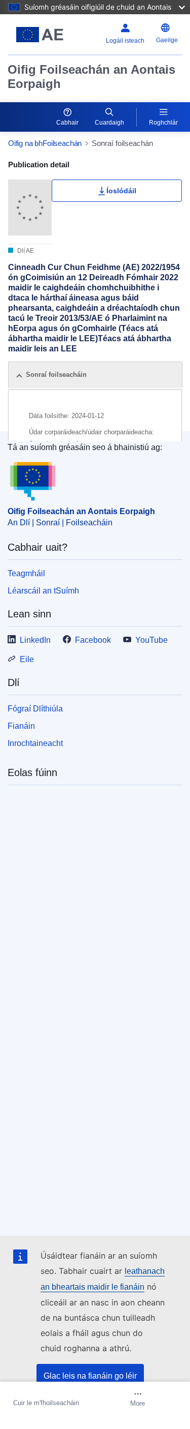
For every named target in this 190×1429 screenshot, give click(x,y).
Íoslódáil (121, 191)
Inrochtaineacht (35, 743)
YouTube (151, 640)
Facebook (93, 640)
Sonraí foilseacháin (56, 374)
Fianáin (21, 726)
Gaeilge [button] (167, 40)
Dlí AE (25, 250)
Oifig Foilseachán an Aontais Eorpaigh (91, 77)
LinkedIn (35, 640)
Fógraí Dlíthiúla (35, 708)
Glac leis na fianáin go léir (90, 1376)
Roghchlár (163, 122)
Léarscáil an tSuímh (43, 590)
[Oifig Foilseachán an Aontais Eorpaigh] (39, 34)
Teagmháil (26, 573)
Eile (27, 659)
